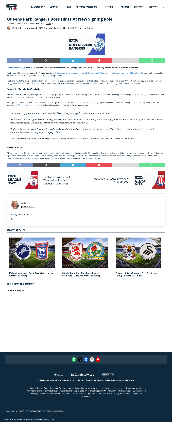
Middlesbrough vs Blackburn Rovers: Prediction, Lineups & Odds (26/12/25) (81, 274)
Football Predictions (86, 7)
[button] (163, 7)
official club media (24, 105)
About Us (153, 7)
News (68, 7)
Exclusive (139, 7)
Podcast (125, 7)
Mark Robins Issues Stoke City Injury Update (111, 180)
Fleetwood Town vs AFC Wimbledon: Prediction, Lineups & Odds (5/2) (57, 180)
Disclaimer (42, 380)
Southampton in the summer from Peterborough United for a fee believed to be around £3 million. (98, 73)
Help (132, 380)
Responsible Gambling (120, 380)
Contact (50, 380)
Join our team (60, 380)
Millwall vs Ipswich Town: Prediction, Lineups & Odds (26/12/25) (31, 274)
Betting (109, 7)
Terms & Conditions (75, 380)
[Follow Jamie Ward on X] (11, 219)
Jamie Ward (28, 206)
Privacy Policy (104, 380)
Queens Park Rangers (16, 67)
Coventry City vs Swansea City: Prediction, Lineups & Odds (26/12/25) (137, 274)
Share (48, 23)
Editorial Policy (91, 380)
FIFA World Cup (37, 7)
